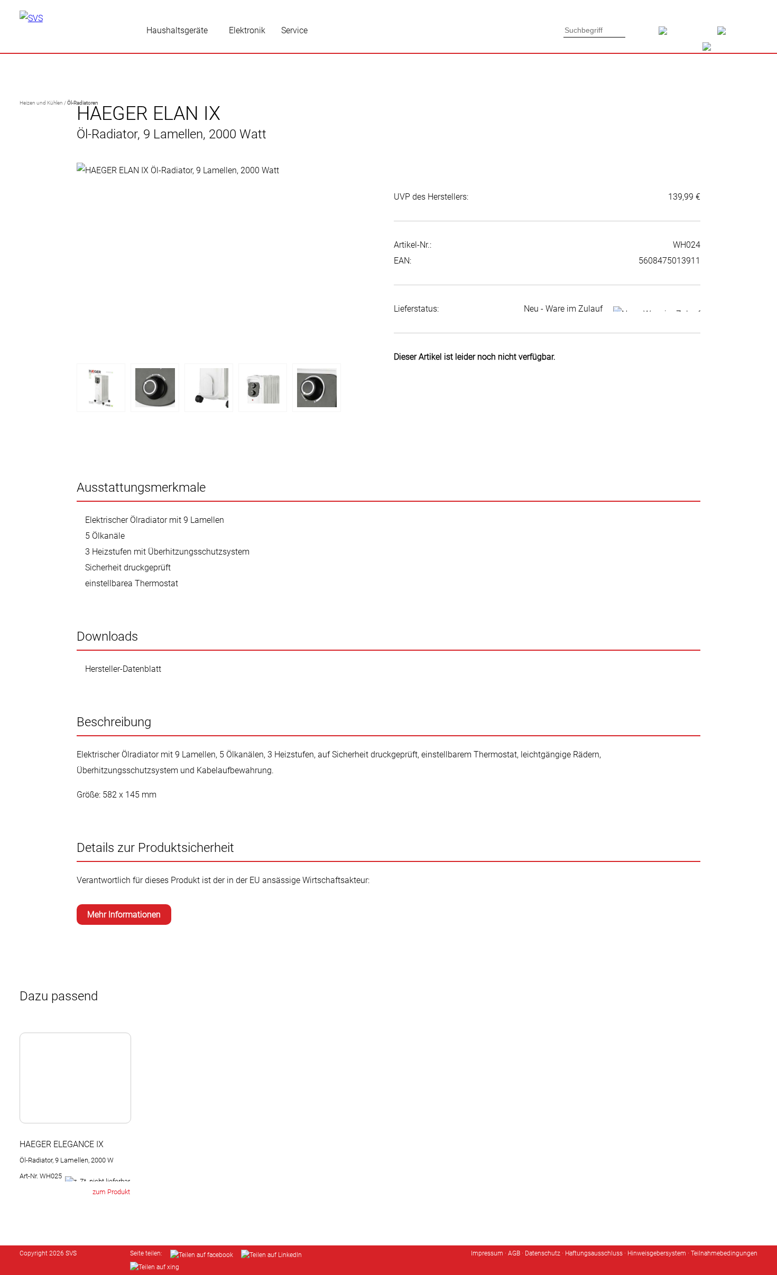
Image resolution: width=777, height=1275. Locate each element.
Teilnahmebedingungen (724, 1253)
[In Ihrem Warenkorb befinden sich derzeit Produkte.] (724, 50)
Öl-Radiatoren (82, 103)
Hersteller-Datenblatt (123, 669)
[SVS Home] (688, 34)
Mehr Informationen (124, 915)
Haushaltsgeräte (177, 30)
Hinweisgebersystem (656, 1253)
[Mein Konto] (737, 34)
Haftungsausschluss (594, 1253)
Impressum (487, 1253)
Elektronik (247, 30)
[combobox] (594, 30)
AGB (514, 1253)
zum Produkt (111, 1192)
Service (294, 30)
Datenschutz (542, 1253)
